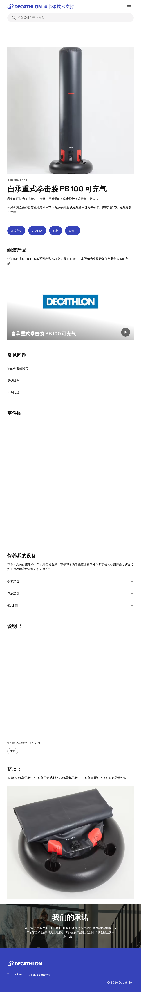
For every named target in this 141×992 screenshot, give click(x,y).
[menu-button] (129, 6)
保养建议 (13, 581)
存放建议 (13, 593)
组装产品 (16, 230)
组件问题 (13, 392)
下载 (12, 751)
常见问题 (37, 230)
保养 (55, 230)
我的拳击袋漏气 (17, 368)
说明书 (73, 230)
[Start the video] (125, 332)
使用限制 (13, 605)
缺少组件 (13, 380)
